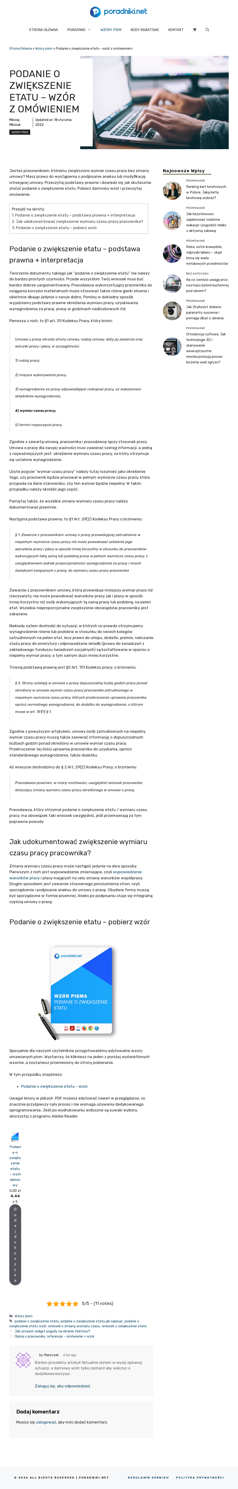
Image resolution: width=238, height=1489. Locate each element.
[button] (207, 30)
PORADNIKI (76, 30)
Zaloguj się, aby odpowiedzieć (62, 1386)
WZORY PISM (110, 30)
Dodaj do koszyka (15, 1245)
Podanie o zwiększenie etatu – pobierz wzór (56, 227)
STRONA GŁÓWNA (43, 30)
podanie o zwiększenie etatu (37, 1321)
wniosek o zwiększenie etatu (124, 1326)
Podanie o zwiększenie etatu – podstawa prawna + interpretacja (75, 215)
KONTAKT (176, 30)
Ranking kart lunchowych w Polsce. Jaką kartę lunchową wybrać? (206, 192)
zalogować (46, 1422)
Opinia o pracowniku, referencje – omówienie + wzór (55, 1336)
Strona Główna (20, 49)
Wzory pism (44, 49)
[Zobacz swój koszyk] (194, 30)
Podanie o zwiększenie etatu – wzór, (54, 1086)
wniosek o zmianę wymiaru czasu (74, 1326)
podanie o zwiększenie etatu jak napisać (92, 1321)
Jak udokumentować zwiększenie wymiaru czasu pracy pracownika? (79, 221)
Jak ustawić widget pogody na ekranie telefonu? (52, 1331)
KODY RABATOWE (145, 30)
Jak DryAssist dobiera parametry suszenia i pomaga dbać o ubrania (205, 312)
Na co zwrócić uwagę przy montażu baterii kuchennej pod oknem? (207, 285)
